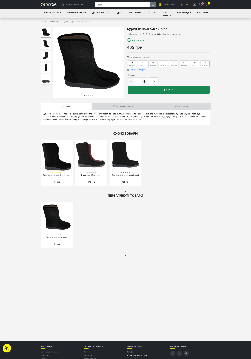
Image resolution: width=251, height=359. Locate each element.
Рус (182, 5)
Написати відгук (174, 34)
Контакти (202, 12)
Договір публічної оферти (51, 352)
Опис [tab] (67, 106)
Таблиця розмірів (137, 69)
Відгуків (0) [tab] (184, 106)
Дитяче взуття (100, 12)
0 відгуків (161, 34)
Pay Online (88, 355)
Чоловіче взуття (76, 12)
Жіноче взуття (51, 12)
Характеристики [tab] (124, 106)
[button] (123, 62)
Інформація (183, 12)
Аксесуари (134, 12)
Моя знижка (167, 14)
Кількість (131, 75)
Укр (187, 5)
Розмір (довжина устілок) (138, 57)
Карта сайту (45, 355)
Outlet (151, 12)
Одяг (118, 12)
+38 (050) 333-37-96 (137, 355)
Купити (168, 89)
